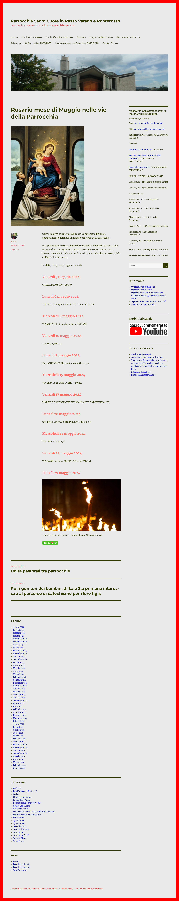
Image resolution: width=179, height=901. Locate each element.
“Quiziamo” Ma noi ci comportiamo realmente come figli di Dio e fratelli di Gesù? (148, 296)
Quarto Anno (18, 820)
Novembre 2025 (20, 639)
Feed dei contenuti (21, 864)
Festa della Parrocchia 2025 (143, 375)
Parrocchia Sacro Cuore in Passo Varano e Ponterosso (65, 21)
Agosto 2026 (18, 627)
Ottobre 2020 (19, 750)
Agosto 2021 (18, 724)
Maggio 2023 (19, 692)
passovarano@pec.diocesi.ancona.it (149, 129)
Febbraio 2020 (19, 765)
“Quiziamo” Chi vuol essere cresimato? (148, 301)
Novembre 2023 (20, 686)
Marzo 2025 (18, 647)
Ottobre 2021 (18, 721)
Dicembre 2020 (20, 744)
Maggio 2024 (19, 668)
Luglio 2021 (18, 727)
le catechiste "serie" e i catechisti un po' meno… (34, 812)
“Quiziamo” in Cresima (141, 290)
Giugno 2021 (18, 730)
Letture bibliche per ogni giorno (27, 815)
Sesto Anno (18, 832)
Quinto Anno (18, 823)
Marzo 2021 (18, 736)
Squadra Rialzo (19, 838)
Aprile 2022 (18, 706)
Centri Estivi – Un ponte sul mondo (146, 357)
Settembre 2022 (20, 700)
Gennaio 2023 (19, 694)
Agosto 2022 (18, 703)
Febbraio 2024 (19, 677)
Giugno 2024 (19, 665)
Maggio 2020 (19, 756)
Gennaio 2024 (19, 680)
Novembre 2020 (20, 747)
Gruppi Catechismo (21, 806)
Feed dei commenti (21, 867)
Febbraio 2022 (19, 709)
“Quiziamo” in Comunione (143, 287)
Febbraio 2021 (19, 739)
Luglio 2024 (18, 662)
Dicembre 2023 (20, 683)
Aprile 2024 (18, 671)
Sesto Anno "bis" (21, 835)
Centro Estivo (110, 43)
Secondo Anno (19, 826)
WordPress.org (19, 870)
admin (14, 241)
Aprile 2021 (18, 733)
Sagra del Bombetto (101, 37)
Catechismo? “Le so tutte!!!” (143, 304)
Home (14, 37)
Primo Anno (18, 817)
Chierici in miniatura (22, 797)
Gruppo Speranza (21, 809)
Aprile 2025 (18, 645)
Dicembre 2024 (20, 650)
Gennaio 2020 (19, 768)
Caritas (16, 794)
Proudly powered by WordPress (89, 889)
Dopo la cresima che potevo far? (27, 803)
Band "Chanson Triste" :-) (25, 791)
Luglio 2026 (18, 630)
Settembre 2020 (20, 753)
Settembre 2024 (20, 659)
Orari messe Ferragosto (141, 354)
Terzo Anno (18, 841)
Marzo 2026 (18, 636)
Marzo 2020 (18, 762)
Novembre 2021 (20, 718)
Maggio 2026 (19, 633)
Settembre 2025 (20, 642)
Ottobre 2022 (19, 697)
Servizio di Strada (21, 829)
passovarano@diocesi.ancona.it (149, 123)
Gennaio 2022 (19, 712)
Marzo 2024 (18, 674)
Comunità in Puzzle (21, 800)
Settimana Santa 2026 (141, 372)
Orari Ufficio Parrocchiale (59, 37)
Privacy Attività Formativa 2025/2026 (31, 43)
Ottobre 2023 (19, 689)
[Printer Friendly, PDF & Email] (50, 543)
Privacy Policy (67, 889)
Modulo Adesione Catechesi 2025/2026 (77, 43)
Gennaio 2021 (19, 742)
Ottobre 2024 (19, 656)
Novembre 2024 (20, 653)
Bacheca (81, 37)
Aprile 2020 (18, 759)
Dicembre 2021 (19, 715)
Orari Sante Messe (32, 37)
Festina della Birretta (128, 37)
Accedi (16, 861)
